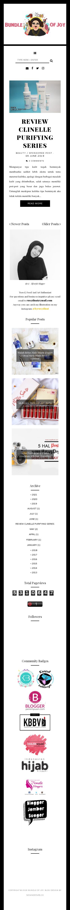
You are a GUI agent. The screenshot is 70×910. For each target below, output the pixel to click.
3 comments (36, 161)
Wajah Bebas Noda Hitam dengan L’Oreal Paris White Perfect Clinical (35, 355)
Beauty (21, 153)
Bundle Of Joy (36, 890)
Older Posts (51, 224)
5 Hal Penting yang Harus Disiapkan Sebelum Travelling (35, 454)
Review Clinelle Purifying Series (35, 133)
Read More (35, 203)
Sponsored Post (40, 153)
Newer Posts (19, 224)
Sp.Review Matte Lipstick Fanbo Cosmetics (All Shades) (35, 404)
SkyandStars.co (35, 895)
